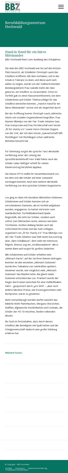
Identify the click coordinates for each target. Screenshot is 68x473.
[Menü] (58, 6)
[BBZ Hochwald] (28, 6)
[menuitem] (58, 6)
